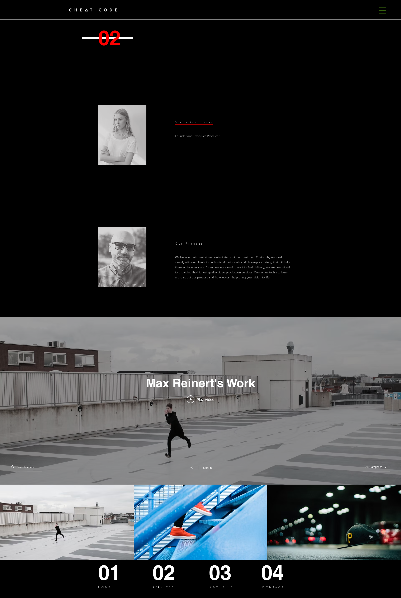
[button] (382, 11)
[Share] (194, 468)
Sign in (207, 467)
